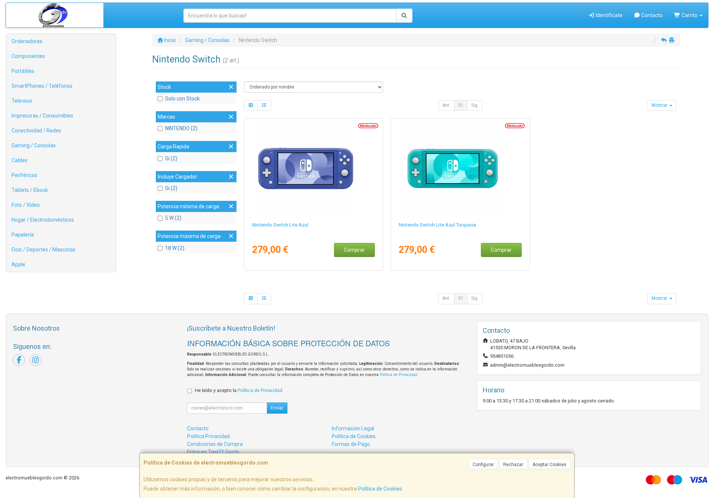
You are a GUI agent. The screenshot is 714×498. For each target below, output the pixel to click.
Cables (20, 160)
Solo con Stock (182, 99)
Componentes (28, 56)
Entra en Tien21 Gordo (213, 452)
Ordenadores (27, 41)
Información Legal (353, 428)
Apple (18, 264)
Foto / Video (26, 205)
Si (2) (171, 158)
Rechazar (513, 464)
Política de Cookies (380, 489)
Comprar (354, 250)
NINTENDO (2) (181, 128)
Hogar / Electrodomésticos (43, 220)
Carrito (690, 15)
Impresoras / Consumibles (42, 116)
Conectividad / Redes (36, 131)
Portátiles (23, 71)
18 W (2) (174, 248)
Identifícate (609, 15)
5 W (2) (173, 218)
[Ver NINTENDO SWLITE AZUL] (313, 168)
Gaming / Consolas (34, 145)
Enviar (277, 408)
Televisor (22, 101)
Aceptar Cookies (549, 464)
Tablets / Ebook (30, 190)
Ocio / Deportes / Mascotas (43, 250)
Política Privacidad (208, 436)
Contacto (651, 15)
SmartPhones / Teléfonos (42, 86)
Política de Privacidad (398, 375)
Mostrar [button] (660, 105)
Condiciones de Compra (215, 444)
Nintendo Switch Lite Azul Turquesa (437, 225)
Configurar (483, 464)
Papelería (23, 235)
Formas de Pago (351, 444)
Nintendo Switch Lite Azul (280, 225)
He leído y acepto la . (239, 390)
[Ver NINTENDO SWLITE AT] (460, 168)
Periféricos (24, 175)
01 (460, 105)
